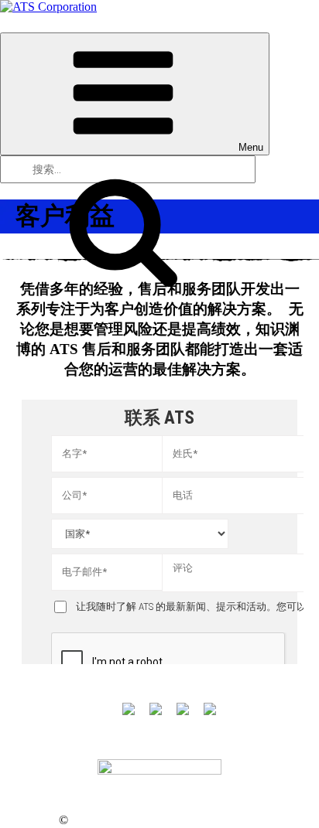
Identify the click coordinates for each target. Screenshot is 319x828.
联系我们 (221, 738)
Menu (250, 147)
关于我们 (117, 738)
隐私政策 (35, 820)
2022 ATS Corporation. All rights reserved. (164, 820)
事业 (169, 738)
